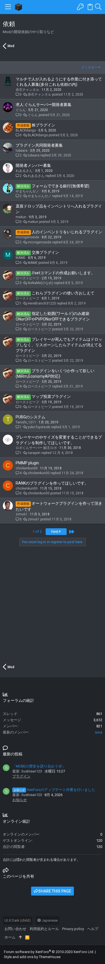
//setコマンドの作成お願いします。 (63, 273)
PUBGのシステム (30, 417)
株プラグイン (43, 125)
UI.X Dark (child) (17, 920)
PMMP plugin (27, 463)
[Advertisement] (52, 604)
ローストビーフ (27, 278)
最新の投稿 (12, 754)
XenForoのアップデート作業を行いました (54, 790)
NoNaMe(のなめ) (40, 283)
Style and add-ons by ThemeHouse (32, 957)
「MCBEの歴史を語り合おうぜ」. (39, 766)
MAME (20, 258)
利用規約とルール (44, 929)
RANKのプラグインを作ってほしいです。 (52, 483)
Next (55, 531)
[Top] (20, 937)
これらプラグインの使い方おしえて (63, 293)
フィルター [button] (89, 67)
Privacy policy (73, 929)
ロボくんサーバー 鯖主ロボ (36, 448)
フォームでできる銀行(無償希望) (60, 186)
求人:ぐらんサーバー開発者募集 (43, 104)
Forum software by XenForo (49, 952)
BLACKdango (26, 130)
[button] (8, 7)
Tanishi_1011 (26, 422)
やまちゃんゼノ (27, 191)
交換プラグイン (45, 252)
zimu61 (21, 514)
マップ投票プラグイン (51, 396)
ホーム (9, 937)
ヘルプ (92, 929)
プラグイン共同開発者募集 (39, 145)
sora (98, 732)
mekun (21, 217)
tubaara (21, 151)
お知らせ (19, 800)
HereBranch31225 (42, 303)
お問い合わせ (15, 929)
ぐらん (21, 110)
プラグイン (21, 776)
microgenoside (27, 237)
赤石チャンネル (27, 90)
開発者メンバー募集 (33, 165)
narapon (34, 453)
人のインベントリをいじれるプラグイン (67, 232)
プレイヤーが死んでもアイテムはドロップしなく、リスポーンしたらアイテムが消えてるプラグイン (59, 345)
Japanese (49, 920)
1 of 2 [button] (37, 531)
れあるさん (24, 171)
